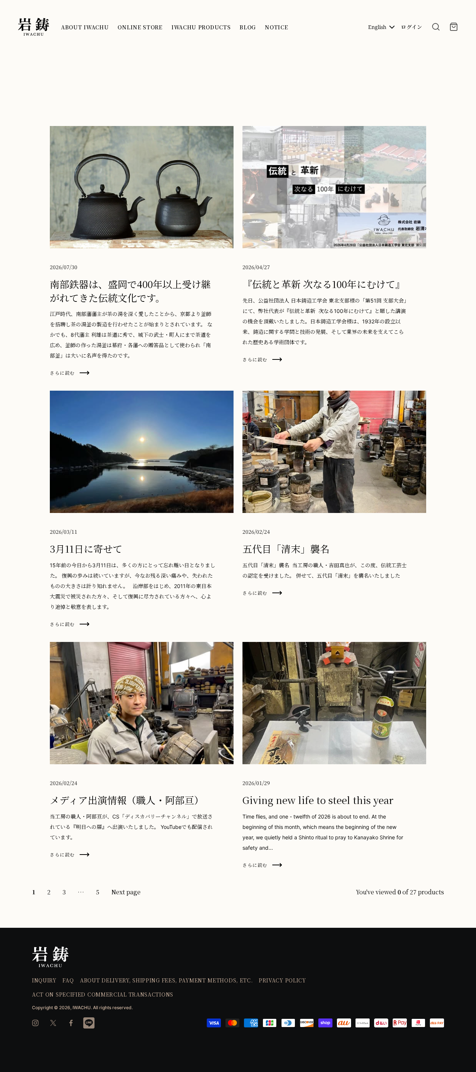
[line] (89, 1023)
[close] (436, 27)
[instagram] (35, 1023)
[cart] (454, 27)
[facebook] (71, 1023)
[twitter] (53, 1023)
